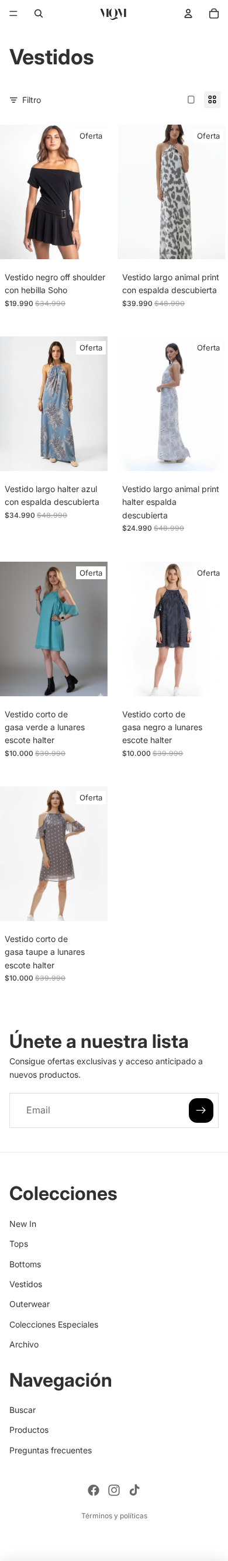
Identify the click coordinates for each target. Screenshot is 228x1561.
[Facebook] (94, 1490)
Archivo (24, 1344)
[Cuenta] (188, 13)
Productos (29, 1430)
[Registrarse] (201, 1110)
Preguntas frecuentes (50, 1450)
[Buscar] (38, 13)
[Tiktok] (134, 1490)
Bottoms (25, 1264)
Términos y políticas (114, 1515)
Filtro (31, 100)
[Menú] (13, 13)
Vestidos (25, 1284)
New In (22, 1224)
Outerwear (29, 1304)
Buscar (22, 1410)
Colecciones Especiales (53, 1324)
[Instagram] (114, 1490)
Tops (18, 1244)
